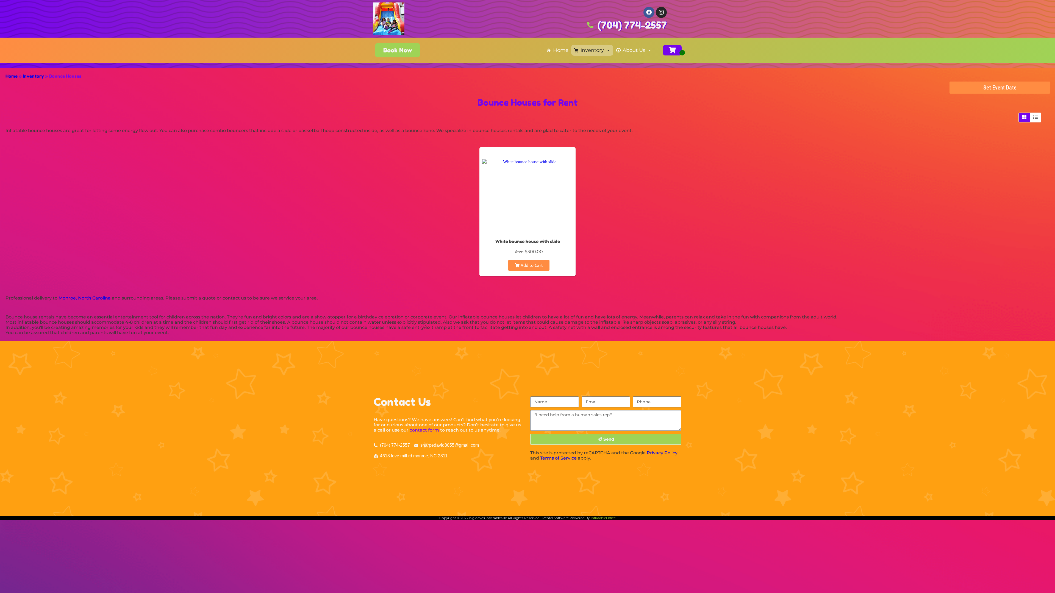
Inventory (592, 50)
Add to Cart (531, 265)
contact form (424, 430)
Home (560, 50)
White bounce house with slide (527, 241)
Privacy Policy (662, 452)
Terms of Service (558, 458)
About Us (634, 50)
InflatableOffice (603, 518)
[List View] (1035, 117)
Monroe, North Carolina (85, 298)
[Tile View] (1024, 117)
